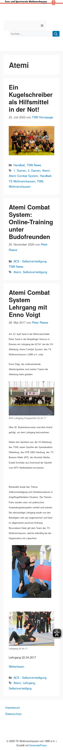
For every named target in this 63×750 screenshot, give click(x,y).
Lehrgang (29, 683)
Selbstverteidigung (35, 272)
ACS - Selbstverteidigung (29, 261)
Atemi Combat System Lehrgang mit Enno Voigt (29, 303)
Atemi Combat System (23, 175)
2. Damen (34, 170)
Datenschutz (13, 713)
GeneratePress (38, 745)
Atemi (46, 170)
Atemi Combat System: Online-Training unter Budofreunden (31, 222)
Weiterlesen (16, 666)
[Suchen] (55, 34)
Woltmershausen (20, 186)
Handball (19, 165)
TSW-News (34, 165)
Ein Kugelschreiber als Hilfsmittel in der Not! (31, 98)
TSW (40, 181)
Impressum (12, 707)
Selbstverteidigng (20, 688)
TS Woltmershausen (22, 181)
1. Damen (19, 170)
